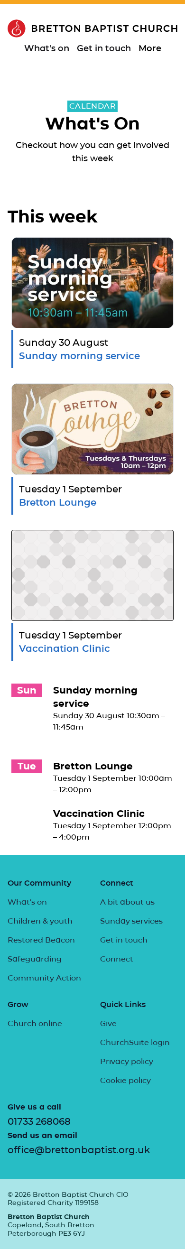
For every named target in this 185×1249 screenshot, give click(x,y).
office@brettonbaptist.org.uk (79, 1150)
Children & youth (40, 920)
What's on (46, 48)
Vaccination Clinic (99, 813)
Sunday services (131, 920)
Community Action (44, 977)
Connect (116, 958)
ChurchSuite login (135, 1042)
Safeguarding (35, 958)
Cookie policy (125, 1080)
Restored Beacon (41, 939)
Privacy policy (126, 1061)
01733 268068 (39, 1121)
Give (108, 1023)
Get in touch (104, 48)
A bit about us (127, 902)
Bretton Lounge (93, 766)
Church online (35, 1023)
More (150, 48)
